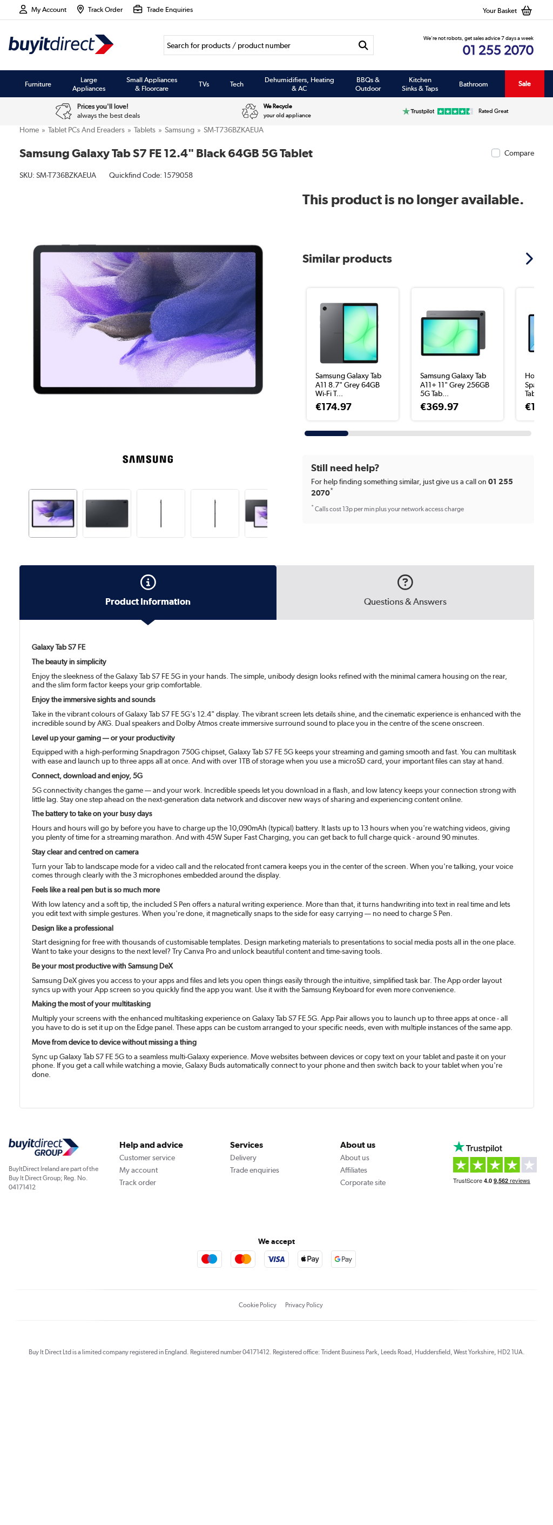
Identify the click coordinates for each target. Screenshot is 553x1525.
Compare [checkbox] (519, 153)
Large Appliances (88, 83)
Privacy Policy (304, 1305)
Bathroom (473, 83)
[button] (269, 307)
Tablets (145, 129)
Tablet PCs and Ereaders (86, 129)
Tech (237, 83)
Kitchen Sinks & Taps (420, 83)
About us (354, 1157)
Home (29, 129)
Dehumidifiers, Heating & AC (299, 83)
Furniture (38, 83)
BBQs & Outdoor (368, 83)
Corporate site (363, 1182)
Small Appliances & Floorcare (151, 83)
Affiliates (353, 1170)
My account (138, 1170)
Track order (137, 1182)
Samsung (179, 129)
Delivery (243, 1157)
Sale (524, 83)
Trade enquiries (254, 1170)
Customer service (147, 1157)
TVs (204, 83)
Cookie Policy (257, 1305)
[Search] (363, 45)
